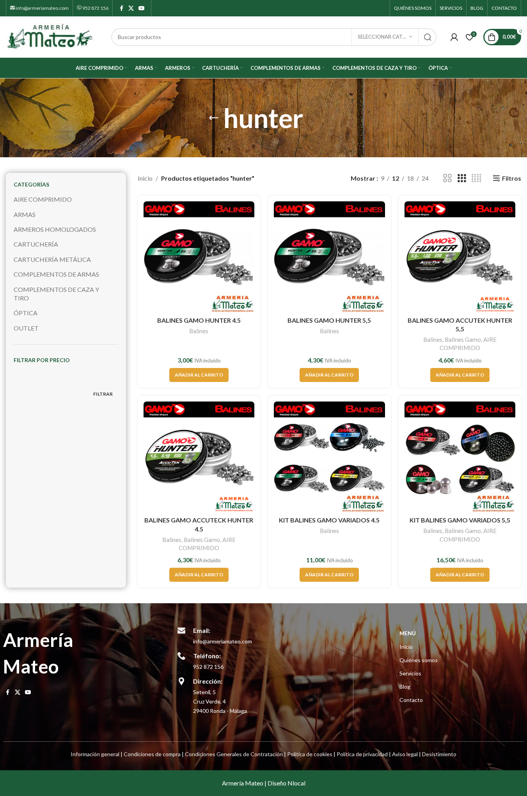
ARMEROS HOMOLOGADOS (55, 229)
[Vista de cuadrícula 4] (476, 178)
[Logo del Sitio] (54, 36)
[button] (199, 375)
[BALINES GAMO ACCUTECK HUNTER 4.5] (199, 457)
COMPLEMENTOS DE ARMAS (56, 274)
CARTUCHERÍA (36, 244)
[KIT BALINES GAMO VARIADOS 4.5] (329, 457)
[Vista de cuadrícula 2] (447, 178)
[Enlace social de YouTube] (141, 8)
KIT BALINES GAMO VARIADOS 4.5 (329, 520)
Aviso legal (405, 754)
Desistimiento (439, 754)
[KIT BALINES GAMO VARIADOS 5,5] (460, 457)
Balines (198, 330)
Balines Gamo (463, 339)
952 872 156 (95, 8)
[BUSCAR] (428, 37)
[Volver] (214, 118)
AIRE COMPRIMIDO (43, 199)
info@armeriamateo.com (42, 8)
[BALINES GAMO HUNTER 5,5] (329, 256)
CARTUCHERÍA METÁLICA (52, 259)
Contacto (411, 699)
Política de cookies (309, 754)
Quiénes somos (418, 660)
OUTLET (26, 328)
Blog (404, 686)
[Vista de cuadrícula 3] (462, 178)
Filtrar (103, 394)
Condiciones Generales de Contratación (234, 754)
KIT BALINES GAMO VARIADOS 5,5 (460, 520)
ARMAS (24, 214)
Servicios (410, 673)
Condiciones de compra (152, 754)
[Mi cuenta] (454, 37)
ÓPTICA (25, 312)
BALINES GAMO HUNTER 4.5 (199, 320)
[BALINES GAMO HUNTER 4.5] (199, 256)
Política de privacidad (362, 754)
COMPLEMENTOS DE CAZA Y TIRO (56, 294)
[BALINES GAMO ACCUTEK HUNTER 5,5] (460, 256)
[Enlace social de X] (131, 8)
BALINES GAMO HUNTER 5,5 (329, 320)
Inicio (145, 178)
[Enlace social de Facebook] (121, 8)
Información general (95, 754)
